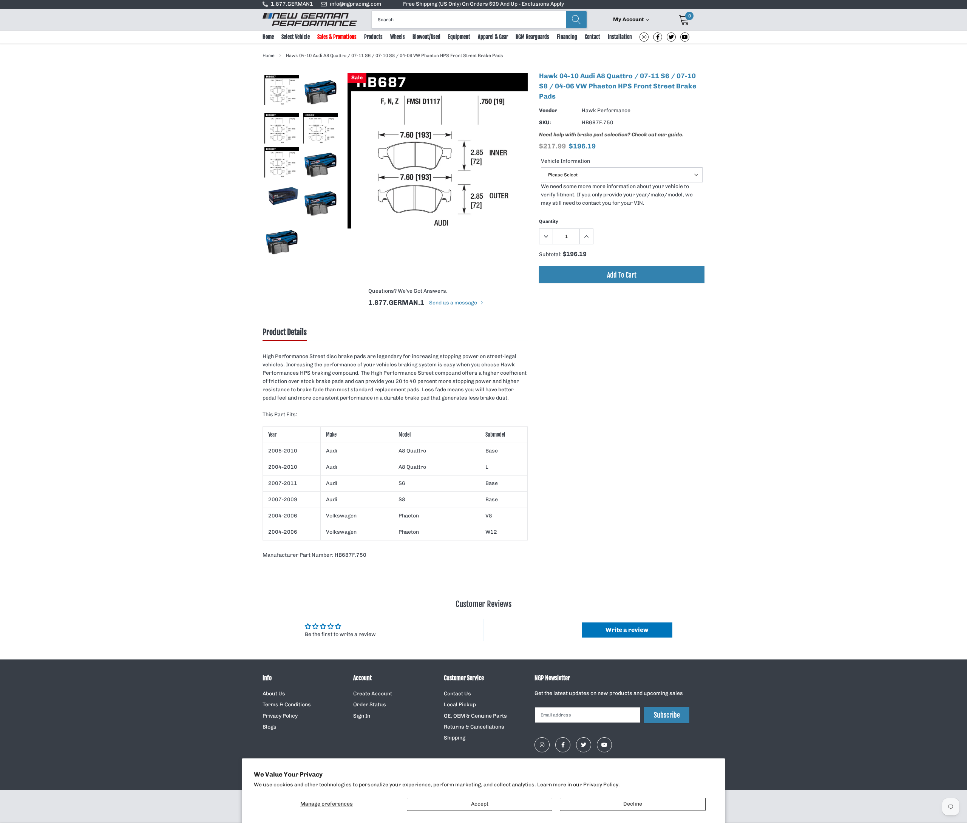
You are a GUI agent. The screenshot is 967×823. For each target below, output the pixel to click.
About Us (274, 693)
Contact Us (457, 693)
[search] (576, 19)
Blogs (270, 727)
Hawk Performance (606, 110)
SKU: (545, 122)
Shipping (454, 738)
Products (373, 37)
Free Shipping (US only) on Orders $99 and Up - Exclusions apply (483, 4)
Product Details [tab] (285, 332)
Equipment (459, 37)
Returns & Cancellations (474, 727)
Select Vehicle (295, 37)
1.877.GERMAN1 (292, 4)
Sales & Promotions (337, 37)
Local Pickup (460, 704)
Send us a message (453, 303)
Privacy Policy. (601, 784)
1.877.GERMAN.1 (396, 302)
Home (268, 37)
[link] (644, 37)
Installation (620, 37)
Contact (592, 37)
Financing (567, 37)
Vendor (548, 110)
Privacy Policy (280, 716)
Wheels (397, 37)
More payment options (621, 293)
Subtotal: (550, 254)
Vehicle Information (565, 161)
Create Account (372, 693)
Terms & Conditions (287, 704)
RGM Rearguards (532, 37)
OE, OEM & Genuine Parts (475, 716)
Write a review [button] (627, 629)
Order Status (369, 704)
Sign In (361, 716)
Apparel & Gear (493, 37)
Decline (632, 804)
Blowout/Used (426, 37)
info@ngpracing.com (355, 4)
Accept (479, 804)
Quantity (548, 221)
